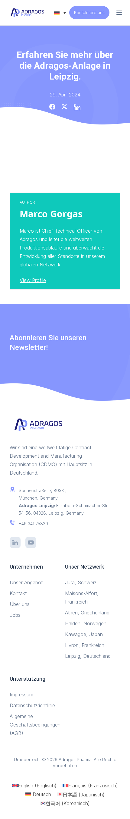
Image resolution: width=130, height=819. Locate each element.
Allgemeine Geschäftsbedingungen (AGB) (35, 724)
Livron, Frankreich (84, 645)
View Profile (33, 280)
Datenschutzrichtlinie (32, 705)
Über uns (20, 604)
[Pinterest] (77, 107)
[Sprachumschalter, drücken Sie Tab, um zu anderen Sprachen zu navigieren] (60, 13)
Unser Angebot (27, 582)
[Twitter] (64, 107)
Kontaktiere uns (89, 12)
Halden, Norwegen (85, 623)
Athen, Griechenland (87, 613)
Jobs (15, 615)
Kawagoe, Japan (84, 634)
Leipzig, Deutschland (88, 656)
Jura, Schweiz (80, 582)
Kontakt (18, 593)
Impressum (22, 695)
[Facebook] (52, 107)
